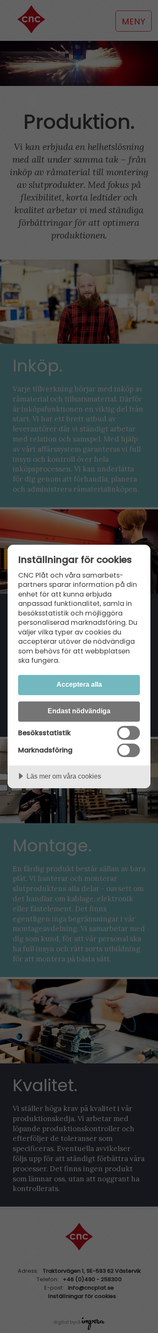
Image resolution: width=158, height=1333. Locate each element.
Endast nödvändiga (79, 711)
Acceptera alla (79, 684)
